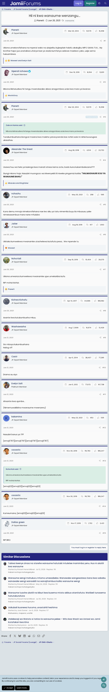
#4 (104, 160)
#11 (104, 394)
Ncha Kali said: (12, 469)
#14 (104, 506)
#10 (104, 367)
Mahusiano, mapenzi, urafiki (20, 613)
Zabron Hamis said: (14, 125)
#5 (104, 204)
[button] (99, 3)
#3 (104, 117)
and (21, 60)
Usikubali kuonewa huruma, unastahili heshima (32, 607)
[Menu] (4, 3)
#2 (104, 82)
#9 (104, 337)
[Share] (101, 41)
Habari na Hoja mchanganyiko (21, 572)
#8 (104, 310)
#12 (104, 427)
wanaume (69, 20)
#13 (104, 461)
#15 (104, 533)
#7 (104, 269)
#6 (104, 234)
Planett (40, 20)
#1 (105, 41)
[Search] (105, 3)
